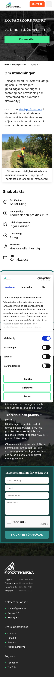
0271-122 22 (25, 590)
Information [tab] (27, 287)
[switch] (46, 347)
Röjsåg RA (13, 613)
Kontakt (37, 4)
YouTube (12, 667)
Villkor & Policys (16, 647)
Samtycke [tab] (10, 287)
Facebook (13, 662)
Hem (6, 65)
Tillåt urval (27, 387)
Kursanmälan (27, 39)
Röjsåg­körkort (19, 65)
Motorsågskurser (17, 608)
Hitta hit (12, 638)
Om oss (12, 633)
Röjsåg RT (13, 617)
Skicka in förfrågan (27, 534)
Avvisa (27, 396)
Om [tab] (44, 287)
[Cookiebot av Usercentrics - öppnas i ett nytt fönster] (38, 279)
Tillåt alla (27, 379)
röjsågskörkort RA (30, 109)
